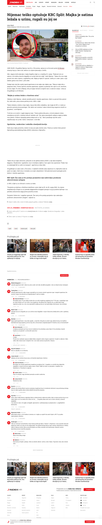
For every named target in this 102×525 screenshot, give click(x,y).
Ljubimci (38, 502)
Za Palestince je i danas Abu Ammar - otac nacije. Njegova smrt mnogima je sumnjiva (85, 44)
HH (9, 387)
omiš (15, 228)
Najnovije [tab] (75, 30)
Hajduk (23, 502)
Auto (37, 510)
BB (9, 320)
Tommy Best (14, 290)
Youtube (85, 500)
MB (9, 284)
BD (13, 327)
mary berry (17, 335)
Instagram (85, 502)
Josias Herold (14, 356)
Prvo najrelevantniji (23, 279)
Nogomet (24, 497)
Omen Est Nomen (19, 298)
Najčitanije (22, 6)
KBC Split (32, 228)
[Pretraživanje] (93, 2)
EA (9, 349)
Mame (37, 507)
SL (13, 372)
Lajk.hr (52, 502)
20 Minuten (61, 68)
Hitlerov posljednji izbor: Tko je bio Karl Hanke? (84, 36)
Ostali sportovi (25, 512)
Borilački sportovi (26, 510)
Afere (70, 6)
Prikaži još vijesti (82, 73)
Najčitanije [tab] (83, 30)
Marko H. (17, 440)
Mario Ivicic (18, 433)
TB (9, 291)
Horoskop (38, 517)
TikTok (84, 505)
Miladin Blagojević (16, 283)
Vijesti (41, 2)
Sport (47, 2)
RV (9, 310)
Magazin (38, 495)
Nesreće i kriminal (51, 6)
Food (37, 505)
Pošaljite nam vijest (85, 507)
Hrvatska (28, 6)
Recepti (53, 500)
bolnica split (24, 228)
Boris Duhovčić (18, 327)
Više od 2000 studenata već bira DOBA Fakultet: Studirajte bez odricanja (83, 51)
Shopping (38, 497)
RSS (67, 507)
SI (8, 422)
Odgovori (53, 507)
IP (8, 396)
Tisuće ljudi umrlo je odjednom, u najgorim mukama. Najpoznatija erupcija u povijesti (84, 66)
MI (13, 433)
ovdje (45, 211)
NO (9, 413)
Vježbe (52, 505)
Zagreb (43, 6)
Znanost (59, 6)
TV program (68, 500)
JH (9, 357)
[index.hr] (15, 2)
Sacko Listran (18, 372)
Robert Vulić (14, 309)
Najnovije (15, 6)
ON (13, 298)
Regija (38, 6)
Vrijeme (67, 505)
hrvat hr (13, 386)
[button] (9, 245)
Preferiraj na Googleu (88, 26)
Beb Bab (13, 319)
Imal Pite (13, 395)
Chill (37, 515)
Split (9, 228)
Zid (36, 2)
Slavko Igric (14, 421)
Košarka (24, 507)
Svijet (33, 6)
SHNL (23, 505)
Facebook (85, 497)
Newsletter (83, 510)
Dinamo (24, 500)
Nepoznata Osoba (15, 412)
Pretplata (29, 2)
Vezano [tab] (91, 30)
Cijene (67, 2)
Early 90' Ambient (15, 348)
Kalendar (65, 6)
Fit (37, 512)
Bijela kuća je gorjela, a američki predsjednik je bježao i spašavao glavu (84, 58)
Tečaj (67, 497)
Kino (67, 502)
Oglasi (61, 2)
